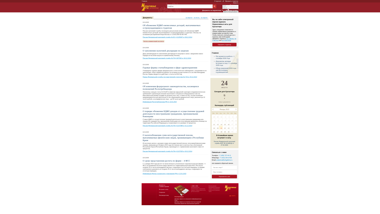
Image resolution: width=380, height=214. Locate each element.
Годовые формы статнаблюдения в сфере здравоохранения (170, 67)
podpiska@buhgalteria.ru (224, 160)
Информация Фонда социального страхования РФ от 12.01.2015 (164, 173)
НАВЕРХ (233, 195)
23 (228, 128)
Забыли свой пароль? (231, 13)
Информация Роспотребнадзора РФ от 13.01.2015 (160, 102)
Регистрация (234, 15)
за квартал (189, 17)
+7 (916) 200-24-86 (225, 158)
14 (221, 124)
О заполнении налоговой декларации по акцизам (166, 50)
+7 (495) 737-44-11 (225, 155)
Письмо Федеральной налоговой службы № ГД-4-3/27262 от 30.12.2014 (167, 58)
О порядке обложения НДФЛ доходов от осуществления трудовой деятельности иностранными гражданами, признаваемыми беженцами (173, 114)
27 (217, 132)
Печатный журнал (178, 196)
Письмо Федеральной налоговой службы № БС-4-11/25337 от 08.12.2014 (167, 37)
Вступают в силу (232, 10)
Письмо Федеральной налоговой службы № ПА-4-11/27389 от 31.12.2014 (167, 126)
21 (221, 128)
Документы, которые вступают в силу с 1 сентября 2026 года (226, 63)
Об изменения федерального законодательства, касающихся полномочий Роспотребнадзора (171, 87)
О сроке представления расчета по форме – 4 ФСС (166, 161)
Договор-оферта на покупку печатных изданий (188, 202)
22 (225, 128)
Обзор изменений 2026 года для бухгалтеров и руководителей (226, 70)
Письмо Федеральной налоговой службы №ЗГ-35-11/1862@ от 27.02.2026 (224, 143)
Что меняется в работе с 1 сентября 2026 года (225, 57)
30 (228, 132)
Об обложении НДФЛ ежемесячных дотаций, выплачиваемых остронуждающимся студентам (171, 26)
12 (214, 124)
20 (217, 128)
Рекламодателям (164, 195)
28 (221, 132)
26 (214, 132)
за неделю (204, 17)
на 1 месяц (230, 38)
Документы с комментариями (164, 185)
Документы (147, 18)
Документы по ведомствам (213, 10)
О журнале (217, 1)
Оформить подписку (231, 1)
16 (228, 124)
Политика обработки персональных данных (187, 203)
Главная (144, 1)
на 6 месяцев (226, 40)
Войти (227, 15)
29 (225, 132)
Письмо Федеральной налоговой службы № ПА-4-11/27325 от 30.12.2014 (167, 151)
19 (214, 128)
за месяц (197, 17)
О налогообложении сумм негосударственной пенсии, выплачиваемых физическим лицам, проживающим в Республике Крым (173, 137)
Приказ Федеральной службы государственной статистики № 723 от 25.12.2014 (170, 77)
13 (217, 124)
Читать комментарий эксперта (153, 41)
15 (225, 124)
